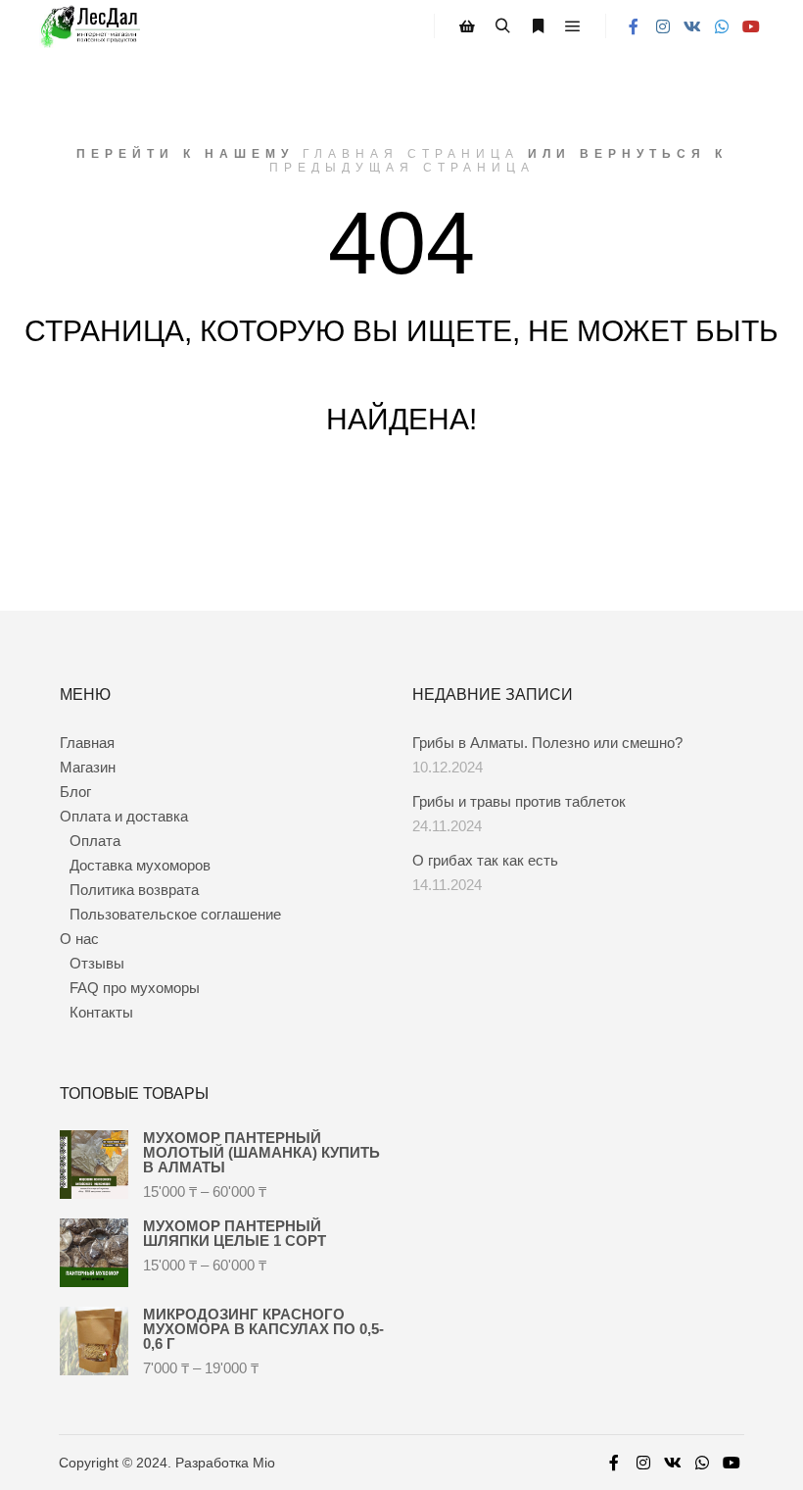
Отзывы (97, 963)
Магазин (88, 767)
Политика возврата (134, 889)
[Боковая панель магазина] (467, 26)
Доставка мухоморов (140, 865)
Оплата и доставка (124, 816)
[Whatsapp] (721, 26)
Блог (75, 791)
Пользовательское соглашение (175, 914)
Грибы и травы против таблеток (519, 801)
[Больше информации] (537, 26)
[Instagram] (663, 26)
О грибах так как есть (485, 860)
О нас (79, 938)
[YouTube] (751, 26)
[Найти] (502, 26)
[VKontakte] (692, 26)
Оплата (95, 840)
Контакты (101, 1012)
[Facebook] (633, 26)
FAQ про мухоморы (135, 987)
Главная (87, 742)
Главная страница (411, 154)
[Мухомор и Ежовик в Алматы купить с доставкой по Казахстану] (89, 26)
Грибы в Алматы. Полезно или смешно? (547, 742)
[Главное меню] (572, 26)
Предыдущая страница (402, 167)
